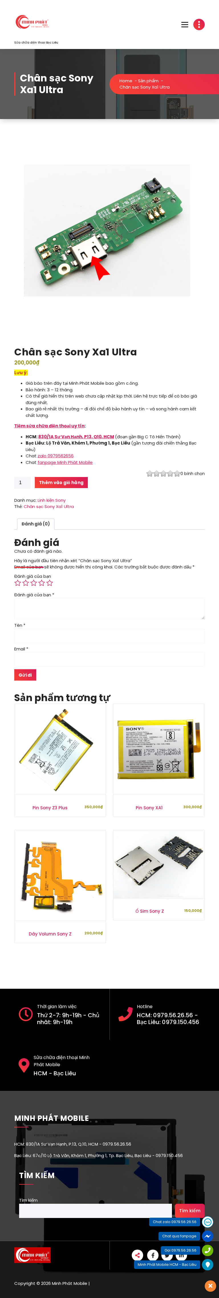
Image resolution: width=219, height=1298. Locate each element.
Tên (19, 625)
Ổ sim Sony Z (149, 911)
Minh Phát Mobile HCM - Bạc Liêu (167, 1264)
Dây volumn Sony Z (50, 934)
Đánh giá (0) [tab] (36, 524)
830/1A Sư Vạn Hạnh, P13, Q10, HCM (76, 437)
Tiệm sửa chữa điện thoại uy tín (49, 426)
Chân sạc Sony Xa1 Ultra (49, 506)
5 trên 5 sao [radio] (49, 583)
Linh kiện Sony (52, 500)
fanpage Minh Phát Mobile (65, 462)
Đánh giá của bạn (32, 576)
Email (21, 649)
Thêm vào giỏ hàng (61, 483)
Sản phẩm (148, 81)
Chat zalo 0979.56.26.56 (174, 1222)
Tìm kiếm (28, 1200)
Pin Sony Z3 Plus (50, 808)
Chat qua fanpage (179, 1236)
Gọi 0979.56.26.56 (180, 1250)
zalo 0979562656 (56, 456)
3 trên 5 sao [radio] (33, 583)
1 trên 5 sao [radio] (17, 583)
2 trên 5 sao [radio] (25, 583)
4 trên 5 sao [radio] (41, 583)
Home (125, 81)
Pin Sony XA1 (149, 808)
